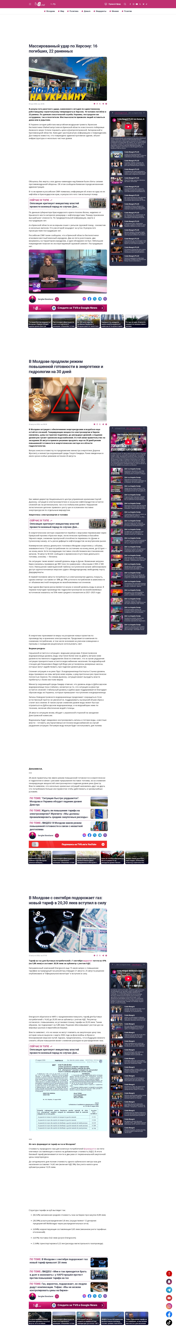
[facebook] (97, 103)
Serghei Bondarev (45, 299)
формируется (90, 1148)
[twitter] (100, 103)
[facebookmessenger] (94, 103)
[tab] (122, 113)
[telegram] (103, 103)
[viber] (106, 103)
